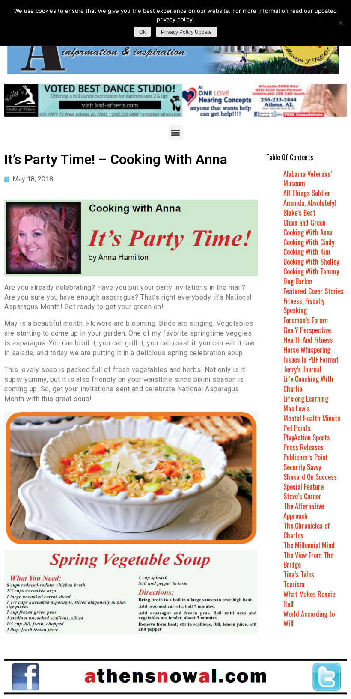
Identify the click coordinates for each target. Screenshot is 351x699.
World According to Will (309, 619)
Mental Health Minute (311, 418)
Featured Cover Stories (313, 291)
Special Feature (303, 487)
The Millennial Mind (309, 545)
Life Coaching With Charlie (308, 384)
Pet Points (297, 428)
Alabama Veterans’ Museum (307, 179)
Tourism (294, 584)
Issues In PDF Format (311, 359)
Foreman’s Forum (305, 320)
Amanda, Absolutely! (309, 203)
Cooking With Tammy (311, 271)
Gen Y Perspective (307, 330)
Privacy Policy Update (186, 32)
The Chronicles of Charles (306, 531)
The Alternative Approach (303, 511)
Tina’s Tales (298, 574)
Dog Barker (298, 281)
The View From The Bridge (308, 560)
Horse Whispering (306, 350)
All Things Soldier (306, 193)
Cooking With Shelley (311, 261)
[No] (340, 22)
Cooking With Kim (306, 252)
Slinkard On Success (310, 477)
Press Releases (303, 447)
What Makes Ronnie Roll (309, 599)
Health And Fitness (308, 340)
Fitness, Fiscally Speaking (303, 306)
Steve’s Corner (302, 496)
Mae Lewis (296, 408)
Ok (142, 32)
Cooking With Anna (308, 232)
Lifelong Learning (305, 398)
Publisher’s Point (305, 457)
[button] (176, 132)
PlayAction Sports (306, 437)
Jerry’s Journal (302, 369)
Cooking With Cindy (308, 242)
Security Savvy (302, 467)
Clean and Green (304, 222)
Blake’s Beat (299, 213)
